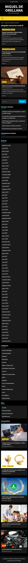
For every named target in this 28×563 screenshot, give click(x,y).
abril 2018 (4, 233)
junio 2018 (5, 227)
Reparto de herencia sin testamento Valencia (13, 86)
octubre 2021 (5, 157)
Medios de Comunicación (8, 374)
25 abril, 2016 (5, 36)
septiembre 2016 (6, 285)
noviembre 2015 (6, 314)
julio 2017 (4, 256)
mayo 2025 (5, 148)
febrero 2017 (5, 271)
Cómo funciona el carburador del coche (12, 128)
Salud (3, 392)
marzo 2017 (5, 268)
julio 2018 (4, 224)
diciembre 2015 (6, 311)
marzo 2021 (5, 163)
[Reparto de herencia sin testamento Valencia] (14, 75)
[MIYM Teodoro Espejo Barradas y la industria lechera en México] (14, 486)
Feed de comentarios (7, 413)
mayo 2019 (5, 201)
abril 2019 (4, 203)
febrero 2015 (5, 335)
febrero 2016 (5, 306)
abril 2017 (4, 265)
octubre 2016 (5, 282)
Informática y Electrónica (8, 368)
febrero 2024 (5, 151)
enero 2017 (5, 274)
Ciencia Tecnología (6, 350)
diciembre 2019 (6, 183)
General (12, 29)
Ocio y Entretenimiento (8, 383)
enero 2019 (5, 209)
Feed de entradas (6, 410)
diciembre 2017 (6, 241)
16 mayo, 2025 (6, 473)
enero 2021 (5, 168)
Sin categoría (5, 395)
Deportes (4, 356)
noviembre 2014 (6, 341)
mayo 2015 (5, 329)
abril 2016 (4, 300)
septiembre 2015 (6, 320)
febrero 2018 (5, 236)
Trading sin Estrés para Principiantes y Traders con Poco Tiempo (13, 112)
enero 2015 (5, 338)
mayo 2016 (5, 297)
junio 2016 (5, 294)
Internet (4, 371)
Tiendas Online (6, 398)
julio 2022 (4, 154)
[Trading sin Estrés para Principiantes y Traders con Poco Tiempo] (14, 432)
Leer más (4, 43)
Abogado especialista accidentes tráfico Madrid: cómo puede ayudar (12, 33)
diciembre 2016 (6, 276)
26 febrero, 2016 (6, 55)
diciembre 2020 (6, 171)
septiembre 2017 (6, 250)
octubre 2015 (5, 317)
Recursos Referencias (7, 389)
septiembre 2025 (6, 145)
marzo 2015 (5, 332)
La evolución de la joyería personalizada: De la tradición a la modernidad (13, 117)
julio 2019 (4, 195)
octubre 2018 (5, 215)
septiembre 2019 (6, 189)
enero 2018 (5, 238)
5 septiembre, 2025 (6, 446)
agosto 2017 (5, 253)
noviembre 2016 (6, 279)
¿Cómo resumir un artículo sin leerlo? (11, 125)
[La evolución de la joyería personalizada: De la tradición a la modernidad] (14, 459)
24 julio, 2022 (5, 526)
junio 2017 (5, 259)
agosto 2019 (5, 192)
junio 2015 (5, 326)
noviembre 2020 (6, 174)
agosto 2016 (5, 288)
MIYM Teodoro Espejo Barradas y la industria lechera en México (13, 121)
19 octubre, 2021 (6, 551)
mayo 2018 (5, 230)
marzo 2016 (5, 303)
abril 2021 (4, 160)
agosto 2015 (5, 323)
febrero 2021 (5, 166)
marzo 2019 (5, 206)
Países (3, 386)
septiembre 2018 (6, 218)
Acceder (4, 407)
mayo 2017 (5, 262)
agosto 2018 (5, 221)
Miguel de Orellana (14, 8)
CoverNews (10, 560)
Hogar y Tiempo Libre (7, 365)
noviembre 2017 (6, 244)
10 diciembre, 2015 (6, 87)
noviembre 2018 (6, 212)
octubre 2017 (5, 247)
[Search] (26, 18)
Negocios (4, 380)
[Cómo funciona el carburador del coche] (14, 539)
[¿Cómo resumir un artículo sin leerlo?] (14, 513)
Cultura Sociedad (6, 29)
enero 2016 (5, 309)
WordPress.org (6, 416)
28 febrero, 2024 (6, 500)
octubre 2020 (5, 177)
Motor (3, 377)
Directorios (5, 359)
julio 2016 (4, 291)
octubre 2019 (5, 186)
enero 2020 (5, 180)
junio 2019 (5, 198)
